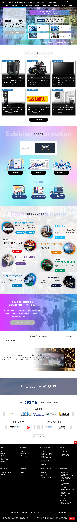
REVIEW (22, 472)
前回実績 (62, 497)
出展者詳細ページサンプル (66, 502)
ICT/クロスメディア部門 (65, 478)
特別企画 (42, 451)
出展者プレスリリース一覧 (6, 472)
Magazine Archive (64, 458)
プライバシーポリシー (37, 512)
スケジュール (63, 495)
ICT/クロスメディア (65, 455)
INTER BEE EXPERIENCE (46, 457)
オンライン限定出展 (64, 500)
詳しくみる (59, 237)
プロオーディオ (64, 451)
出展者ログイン (64, 498)
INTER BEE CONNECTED (46, 458)
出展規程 (62, 480)
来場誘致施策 (63, 492)
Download (56, 5)
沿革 (1, 451)
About (6, 5)
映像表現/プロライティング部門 (67, 475)
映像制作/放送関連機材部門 (66, 477)
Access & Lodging (67, 5)
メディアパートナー (5, 459)
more (69, 336)
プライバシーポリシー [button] (12, 520)
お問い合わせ (14, 512)
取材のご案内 (3, 474)
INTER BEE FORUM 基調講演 (46, 453)
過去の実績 (3, 453)
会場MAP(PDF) (23, 451)
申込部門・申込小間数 (65, 483)
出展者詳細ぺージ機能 (65, 493)
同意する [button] (72, 518)
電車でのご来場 (44, 472)
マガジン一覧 (38, 119)
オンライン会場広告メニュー (66, 503)
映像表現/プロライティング (66, 453)
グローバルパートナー (5, 458)
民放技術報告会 (44, 464)
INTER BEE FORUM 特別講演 (46, 454)
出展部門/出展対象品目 (65, 472)
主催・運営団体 (61, 512)
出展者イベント (24, 453)
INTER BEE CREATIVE (45, 461)
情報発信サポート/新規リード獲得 (67, 489)
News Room (46, 5)
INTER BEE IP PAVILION (45, 462)
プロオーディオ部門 (65, 474)
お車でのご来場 (44, 475)
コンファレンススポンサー (66, 490)
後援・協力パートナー (5, 455)
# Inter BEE (10, 84)
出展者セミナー (24, 455)
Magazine (37, 5)
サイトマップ (50, 512)
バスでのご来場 (44, 474)
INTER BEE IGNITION (45, 460)
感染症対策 (3, 461)
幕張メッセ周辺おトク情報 (46, 477)
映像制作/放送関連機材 (65, 454)
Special (62, 457)
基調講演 (19, 232)
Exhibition (14, 5)
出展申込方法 (63, 484)
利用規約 (24, 512)
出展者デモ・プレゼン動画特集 (26, 456)
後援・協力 (3, 456)
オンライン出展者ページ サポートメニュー (68, 505)
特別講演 (29, 232)
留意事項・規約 (64, 486)
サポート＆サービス (64, 487)
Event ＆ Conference (26, 5)
